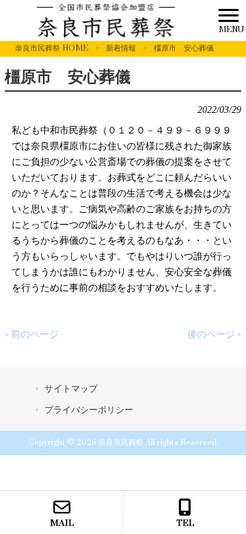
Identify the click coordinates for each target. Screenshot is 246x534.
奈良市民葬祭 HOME (51, 48)
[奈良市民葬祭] (106, 20)
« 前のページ (32, 334)
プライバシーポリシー (88, 410)
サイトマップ (71, 389)
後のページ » (214, 334)
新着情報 (121, 48)
